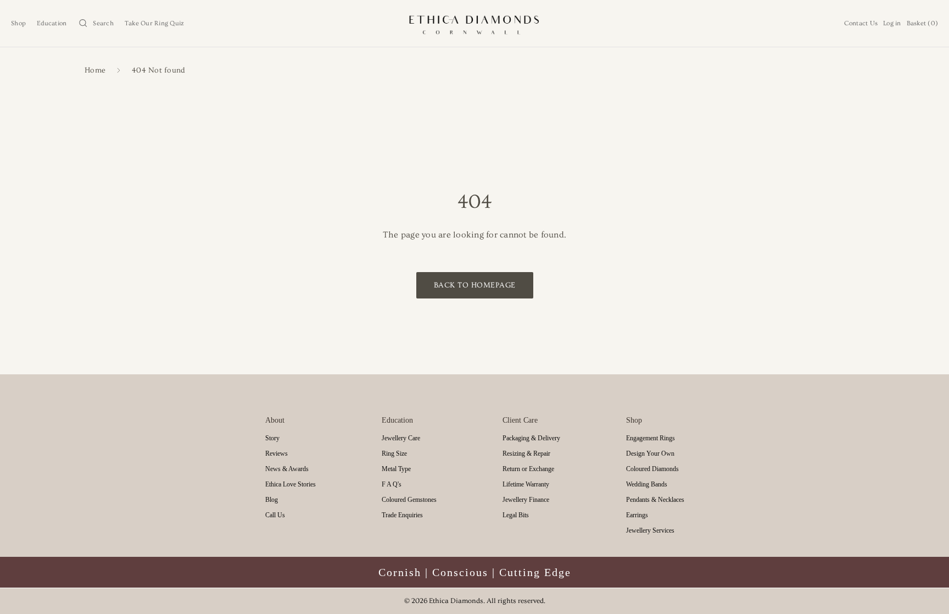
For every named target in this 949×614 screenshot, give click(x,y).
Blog (271, 500)
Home (95, 70)
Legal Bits (516, 515)
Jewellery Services (650, 530)
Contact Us (861, 23)
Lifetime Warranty (526, 484)
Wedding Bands (646, 484)
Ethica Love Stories (290, 484)
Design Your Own (650, 453)
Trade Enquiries (402, 515)
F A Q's (391, 484)
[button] (95, 23)
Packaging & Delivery (531, 438)
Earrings (637, 515)
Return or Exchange (528, 469)
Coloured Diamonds (652, 469)
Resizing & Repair (526, 453)
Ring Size (394, 453)
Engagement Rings (650, 438)
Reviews (276, 453)
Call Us (275, 515)
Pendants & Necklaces (655, 500)
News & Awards (287, 469)
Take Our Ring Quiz (155, 23)
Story (272, 438)
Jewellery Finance (526, 500)
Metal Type (396, 469)
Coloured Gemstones (409, 500)
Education (51, 23)
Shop (18, 23)
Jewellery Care (401, 438)
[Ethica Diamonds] (474, 23)
